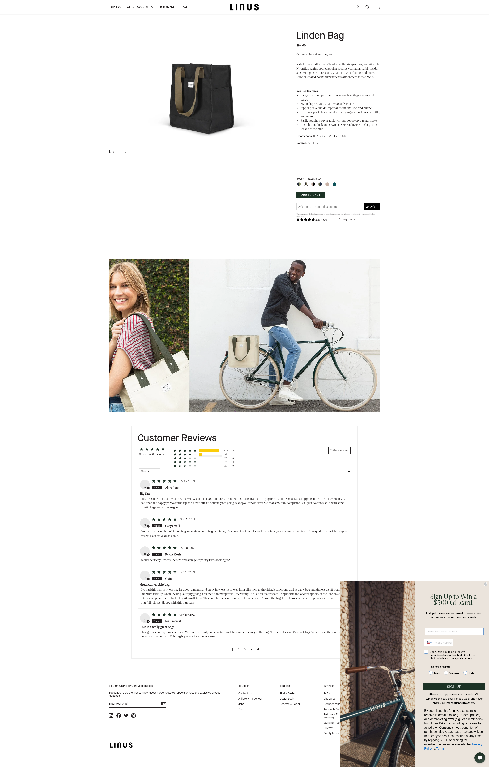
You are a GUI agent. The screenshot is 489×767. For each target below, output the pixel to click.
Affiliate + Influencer (250, 698)
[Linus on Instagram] (111, 715)
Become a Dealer (290, 704)
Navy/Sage (299, 184)
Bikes (115, 7)
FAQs (327, 693)
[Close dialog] (485, 584)
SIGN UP (454, 686)
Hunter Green (334, 184)
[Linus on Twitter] (126, 715)
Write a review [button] (339, 450)
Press (241, 709)
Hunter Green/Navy (320, 184)
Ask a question (346, 219)
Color (308, 179)
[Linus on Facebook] (118, 715)
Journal (168, 7)
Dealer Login (287, 698)
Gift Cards (329, 698)
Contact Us (245, 693)
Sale (187, 7)
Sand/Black (313, 184)
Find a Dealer (287, 693)
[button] (305, 219)
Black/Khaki (306, 184)
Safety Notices (332, 733)
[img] (164, 481)
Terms (440, 748)
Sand (327, 184)
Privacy (328, 728)
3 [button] (245, 649)
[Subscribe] (163, 703)
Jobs (241, 704)
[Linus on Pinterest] (133, 715)
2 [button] (239, 649)
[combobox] (428, 642)
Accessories (139, 7)
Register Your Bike (335, 704)
